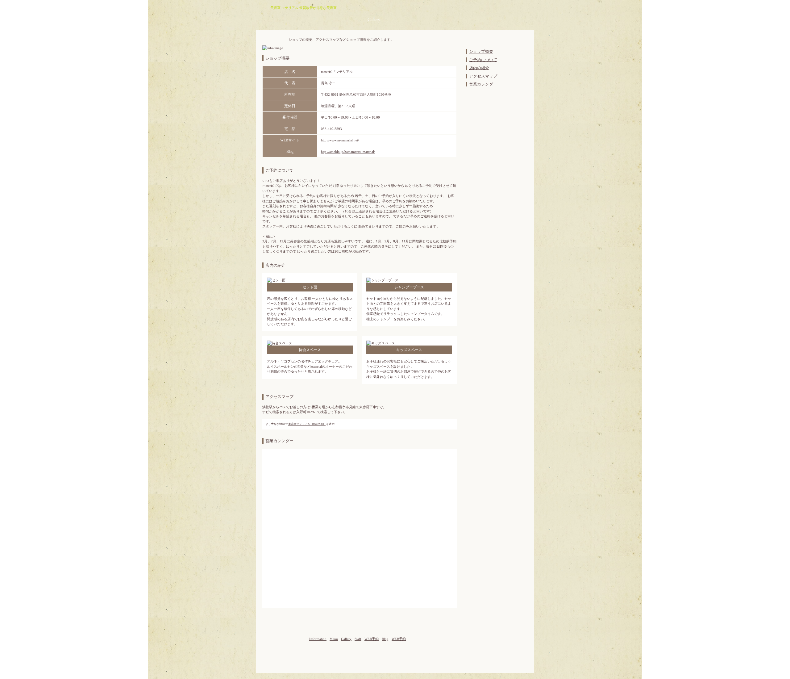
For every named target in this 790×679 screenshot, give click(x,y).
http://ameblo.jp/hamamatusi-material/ (348, 151)
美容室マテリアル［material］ (307, 423)
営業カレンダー (483, 84)
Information (334, 20)
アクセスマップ (483, 76)
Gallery (374, 20)
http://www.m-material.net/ (340, 140)
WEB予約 (430, 25)
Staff (390, 20)
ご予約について (483, 59)
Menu (356, 20)
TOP (455, 165)
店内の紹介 (479, 67)
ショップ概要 (481, 51)
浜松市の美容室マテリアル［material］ (285, 15)
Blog (411, 20)
